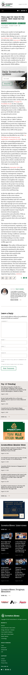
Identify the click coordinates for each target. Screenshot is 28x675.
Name (3, 339)
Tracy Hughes (19, 289)
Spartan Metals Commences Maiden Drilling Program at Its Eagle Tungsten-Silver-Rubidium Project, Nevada (13, 449)
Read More (14, 300)
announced (16, 40)
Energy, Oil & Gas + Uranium (7, 630)
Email (3, 346)
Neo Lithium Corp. (7, 38)
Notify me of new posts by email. (13, 364)
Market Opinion (21, 23)
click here (19, 274)
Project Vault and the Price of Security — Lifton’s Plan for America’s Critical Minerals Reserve (13, 400)
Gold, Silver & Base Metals (7, 634)
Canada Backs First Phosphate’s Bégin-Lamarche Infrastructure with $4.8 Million (13, 408)
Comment (4, 321)
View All (4, 416)
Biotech (3, 625)
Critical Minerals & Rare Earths (9, 23)
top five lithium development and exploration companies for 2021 (13, 137)
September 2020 (15, 167)
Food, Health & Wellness (7, 632)
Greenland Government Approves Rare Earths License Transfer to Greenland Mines (14, 458)
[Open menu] (2, 10)
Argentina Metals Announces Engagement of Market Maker (13, 466)
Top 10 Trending (8, 384)
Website (3, 353)
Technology (4, 638)
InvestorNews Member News (13, 445)
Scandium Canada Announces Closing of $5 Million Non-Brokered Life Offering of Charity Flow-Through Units (13, 487)
